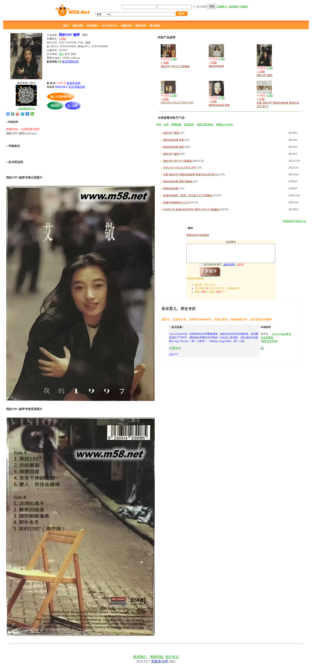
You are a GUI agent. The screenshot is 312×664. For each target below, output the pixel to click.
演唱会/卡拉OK (224, 124)
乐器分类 (126, 25)
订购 (173, 59)
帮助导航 (157, 657)
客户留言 (155, 25)
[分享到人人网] (27, 114)
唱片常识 (172, 657)
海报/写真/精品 (205, 124)
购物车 (244, 6)
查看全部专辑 (269, 341)
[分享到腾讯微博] (22, 114)
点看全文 (175, 347)
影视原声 (189, 124)
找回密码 (234, 6)
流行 (61, 54)
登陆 (212, 6)
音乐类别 (92, 25)
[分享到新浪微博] (18, 114)
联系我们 (140, 657)
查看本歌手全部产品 (294, 221)
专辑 (158, 124)
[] (26, 108)
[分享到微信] (32, 114)
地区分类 (77, 25)
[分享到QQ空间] (13, 114)
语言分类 (140, 25)
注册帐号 (222, 6)
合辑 (166, 124)
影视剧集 (176, 124)
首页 (65, 25)
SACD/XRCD (109, 25)
